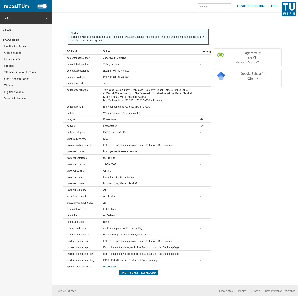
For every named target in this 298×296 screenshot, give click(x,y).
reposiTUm (16, 6)
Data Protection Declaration (280, 291)
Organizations (12, 53)
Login (6, 18)
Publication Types (15, 46)
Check (253, 79)
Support (255, 291)
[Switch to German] (42, 6)
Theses (8, 85)
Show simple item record (138, 272)
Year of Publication (15, 98)
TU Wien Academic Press (20, 72)
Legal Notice (226, 291)
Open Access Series (16, 79)
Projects (9, 66)
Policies (242, 291)
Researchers (12, 59)
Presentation (110, 266)
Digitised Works (14, 92)
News (7, 30)
